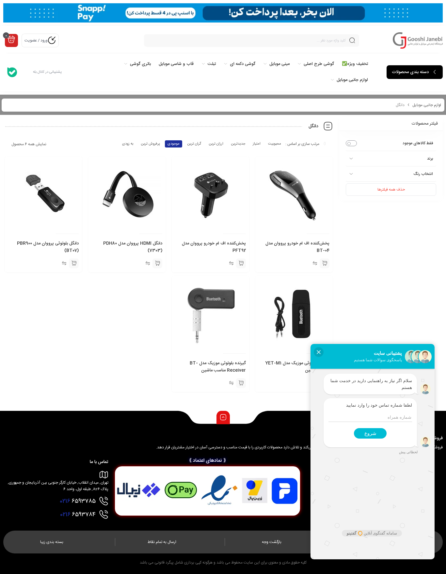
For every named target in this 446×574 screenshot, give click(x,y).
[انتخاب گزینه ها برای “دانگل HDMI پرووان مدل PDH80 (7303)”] (157, 263)
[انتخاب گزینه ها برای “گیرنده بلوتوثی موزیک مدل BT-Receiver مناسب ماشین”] (241, 383)
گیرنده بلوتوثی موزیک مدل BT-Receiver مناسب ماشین (218, 367)
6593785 (78, 501)
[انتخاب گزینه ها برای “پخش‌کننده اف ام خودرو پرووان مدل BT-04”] (324, 263)
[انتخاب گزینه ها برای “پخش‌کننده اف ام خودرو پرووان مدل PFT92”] (241, 263)
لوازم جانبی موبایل (426, 105)
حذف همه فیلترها (391, 189)
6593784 (78, 514)
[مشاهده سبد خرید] (11, 40)
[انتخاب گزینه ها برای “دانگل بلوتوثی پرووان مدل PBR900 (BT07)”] (74, 263)
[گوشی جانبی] (418, 40)
